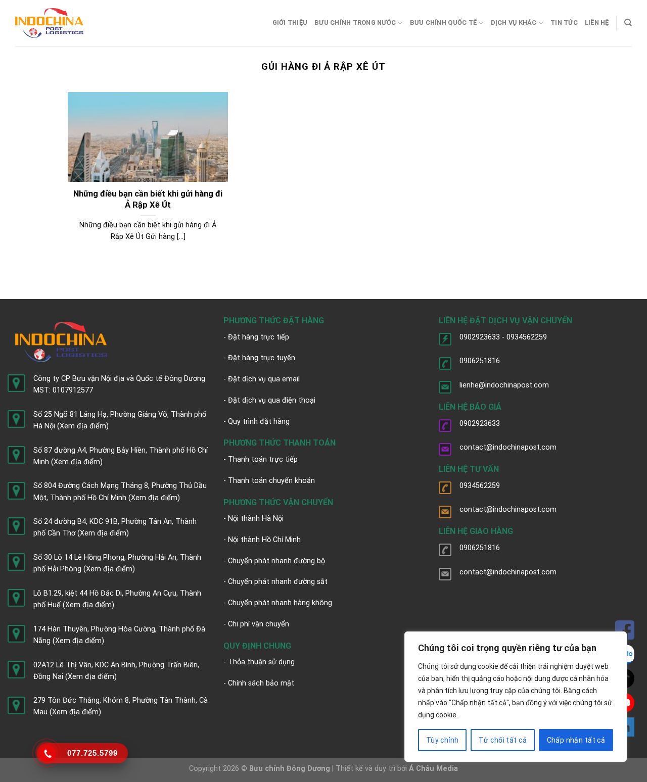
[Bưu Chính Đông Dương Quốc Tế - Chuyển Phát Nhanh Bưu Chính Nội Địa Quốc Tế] (49, 23)
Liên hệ (597, 22)
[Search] (628, 22)
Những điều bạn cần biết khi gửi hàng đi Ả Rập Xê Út (147, 199)
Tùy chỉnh (442, 740)
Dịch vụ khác (514, 22)
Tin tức (564, 22)
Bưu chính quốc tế (443, 22)
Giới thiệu (290, 22)
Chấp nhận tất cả (576, 740)
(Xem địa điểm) (83, 426)
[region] (515, 696)
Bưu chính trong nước (355, 22)
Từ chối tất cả (503, 740)
